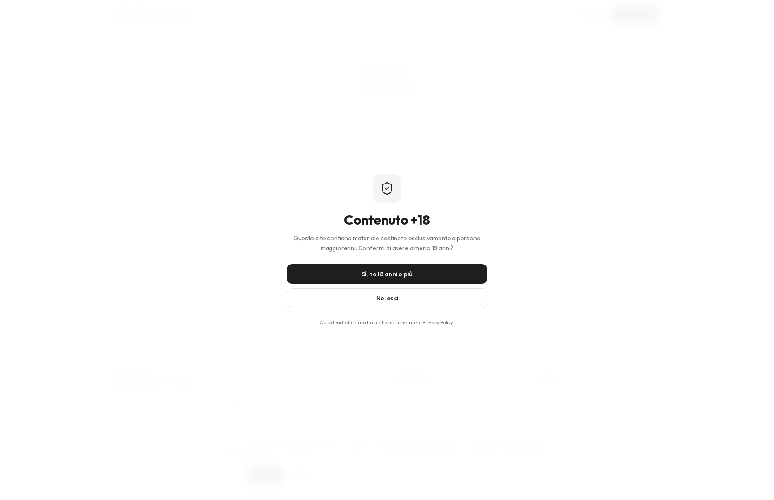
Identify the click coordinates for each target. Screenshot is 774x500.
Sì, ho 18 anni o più (387, 274)
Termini (404, 322)
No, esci (387, 298)
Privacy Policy (437, 322)
